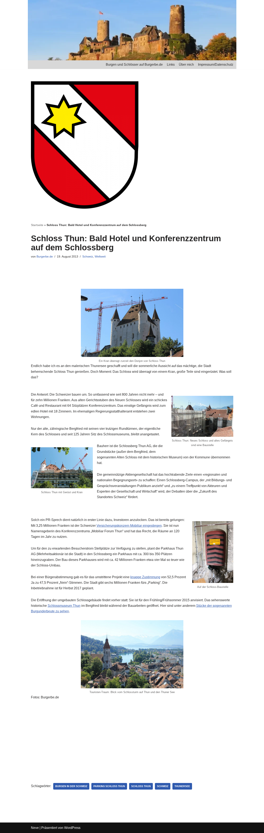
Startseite (37, 225)
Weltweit (100, 256)
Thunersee (182, 786)
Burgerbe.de (45, 256)
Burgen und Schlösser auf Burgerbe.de (134, 64)
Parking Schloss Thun (109, 786)
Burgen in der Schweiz (71, 786)
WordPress (72, 828)
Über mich (186, 64)
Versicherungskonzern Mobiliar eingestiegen (129, 525)
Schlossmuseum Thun (64, 605)
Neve (35, 828)
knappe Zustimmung (145, 577)
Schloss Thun (141, 786)
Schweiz (87, 256)
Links (171, 64)
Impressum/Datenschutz (215, 64)
